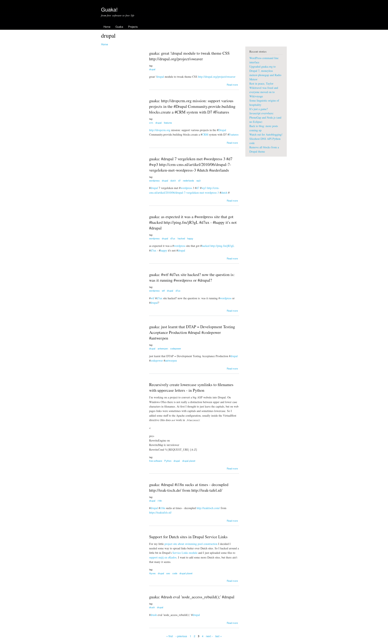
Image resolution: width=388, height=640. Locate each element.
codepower (175, 348)
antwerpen (163, 348)
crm (151, 122)
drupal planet (188, 460)
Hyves (152, 573)
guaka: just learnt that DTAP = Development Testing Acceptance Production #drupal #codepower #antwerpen (192, 332)
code (174, 573)
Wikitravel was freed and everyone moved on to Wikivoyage (263, 92)
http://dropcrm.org (159, 130)
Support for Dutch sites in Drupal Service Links (188, 536)
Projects (133, 27)
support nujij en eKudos (162, 557)
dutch (173, 180)
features (168, 122)
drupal (152, 69)
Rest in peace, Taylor (261, 83)
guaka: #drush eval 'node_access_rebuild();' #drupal (191, 597)
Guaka (119, 27)
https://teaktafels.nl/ (160, 512)
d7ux (172, 238)
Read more (232, 84)
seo (168, 573)
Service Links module (184, 553)
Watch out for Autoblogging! (266, 134)
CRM (205, 134)
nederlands (188, 180)
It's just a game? (258, 109)
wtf (163, 290)
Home (106, 27)
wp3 (198, 180)
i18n (160, 500)
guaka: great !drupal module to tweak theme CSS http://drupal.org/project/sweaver (189, 56)
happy (190, 238)
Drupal (222, 130)
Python (167, 460)
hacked (181, 238)
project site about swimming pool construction (190, 544)
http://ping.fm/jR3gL (222, 246)
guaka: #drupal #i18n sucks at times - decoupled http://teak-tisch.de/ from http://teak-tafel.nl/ (188, 487)
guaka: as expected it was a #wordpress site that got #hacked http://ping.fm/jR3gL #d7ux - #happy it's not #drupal (193, 222)
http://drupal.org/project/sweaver (216, 77)
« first (169, 636)
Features (233, 134)
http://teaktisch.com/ (208, 508)
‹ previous (181, 636)
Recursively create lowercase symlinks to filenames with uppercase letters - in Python (191, 387)
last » (218, 636)
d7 (179, 180)
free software (155, 460)
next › (209, 636)
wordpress (154, 180)
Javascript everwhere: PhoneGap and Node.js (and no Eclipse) (265, 117)
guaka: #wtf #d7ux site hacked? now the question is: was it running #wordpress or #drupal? (192, 277)
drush (152, 607)
